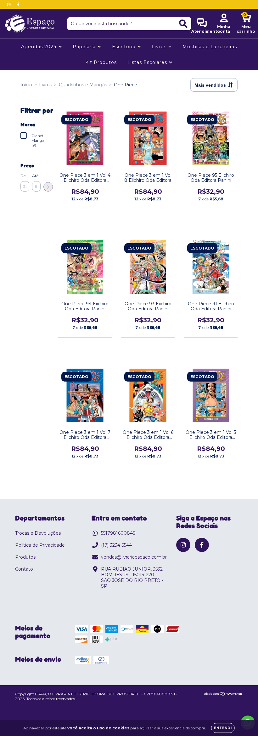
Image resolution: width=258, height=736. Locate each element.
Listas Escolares (148, 62)
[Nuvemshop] (223, 694)
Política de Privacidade (40, 545)
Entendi (223, 728)
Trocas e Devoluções (38, 533)
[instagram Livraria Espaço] (9, 4)
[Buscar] (183, 23)
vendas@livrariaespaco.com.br (134, 557)
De (22, 175)
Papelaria (85, 46)
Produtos (25, 557)
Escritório (124, 46)
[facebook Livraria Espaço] (18, 4)
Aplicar (48, 187)
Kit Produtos (101, 62)
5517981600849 (118, 533)
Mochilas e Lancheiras (209, 46)
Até (35, 175)
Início (26, 85)
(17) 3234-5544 (116, 545)
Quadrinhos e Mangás (83, 85)
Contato (24, 569)
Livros (160, 46)
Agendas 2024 (39, 46)
